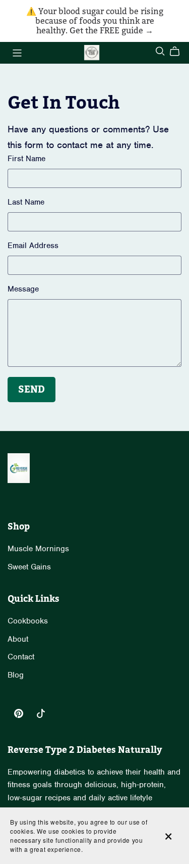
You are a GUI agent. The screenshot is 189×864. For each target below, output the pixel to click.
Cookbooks (28, 621)
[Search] (160, 51)
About (18, 639)
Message (23, 289)
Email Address (33, 246)
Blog (16, 675)
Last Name (26, 202)
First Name (26, 159)
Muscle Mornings (38, 549)
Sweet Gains (29, 567)
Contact (21, 657)
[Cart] (178, 51)
